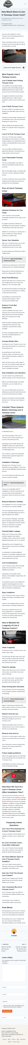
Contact (4, 1039)
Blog (18, 1039)
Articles (13, 1039)
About (9, 1039)
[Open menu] (25, 4)
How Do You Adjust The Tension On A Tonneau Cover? (21, 948)
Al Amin (10, 23)
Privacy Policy (16, 1041)
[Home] (2, 18)
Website (5, 1001)
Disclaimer (22, 1039)
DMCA (9, 1041)
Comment (5, 963)
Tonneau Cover (21, 25)
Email (5, 994)
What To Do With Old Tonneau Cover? (6, 948)
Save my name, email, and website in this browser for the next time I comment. (14, 1006)
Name (5, 987)
